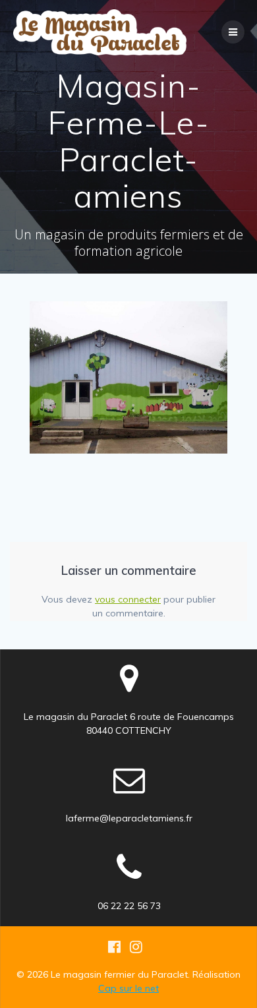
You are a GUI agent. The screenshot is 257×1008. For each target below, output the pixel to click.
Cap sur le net (128, 988)
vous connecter (128, 599)
